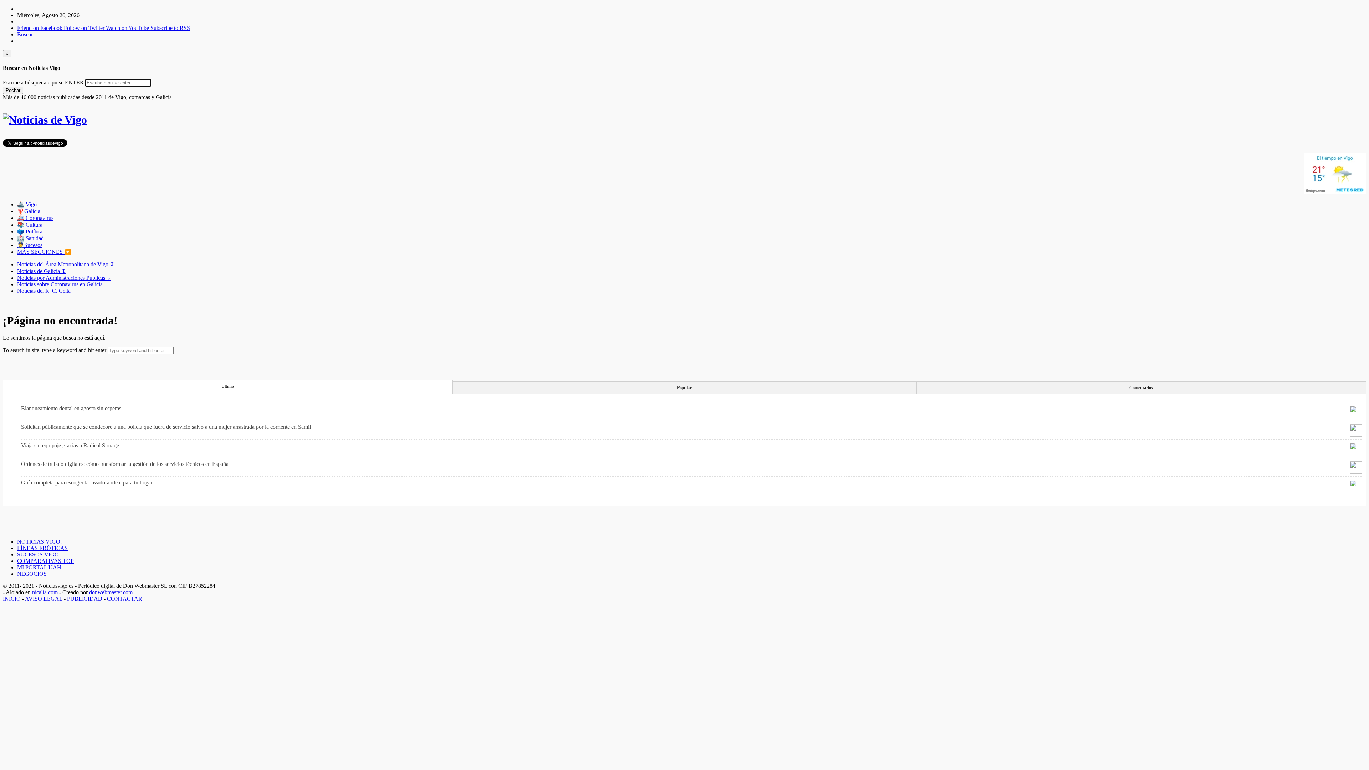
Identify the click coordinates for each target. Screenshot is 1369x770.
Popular (684, 387)
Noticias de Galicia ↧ (41, 271)
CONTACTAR (124, 599)
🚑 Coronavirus (35, 218)
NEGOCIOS (32, 574)
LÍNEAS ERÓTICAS (42, 548)
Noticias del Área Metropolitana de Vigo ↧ (65, 264)
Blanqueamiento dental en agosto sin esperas (71, 408)
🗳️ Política (29, 232)
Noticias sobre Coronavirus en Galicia (60, 284)
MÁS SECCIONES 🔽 (44, 252)
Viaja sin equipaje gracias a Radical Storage (70, 445)
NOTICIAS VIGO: (39, 542)
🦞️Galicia (28, 211)
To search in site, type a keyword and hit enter (54, 350)
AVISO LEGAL (43, 599)
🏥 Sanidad (30, 238)
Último (227, 386)
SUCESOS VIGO (38, 554)
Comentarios (1141, 387)
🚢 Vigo (27, 204)
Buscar (25, 34)
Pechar (13, 90)
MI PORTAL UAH (39, 567)
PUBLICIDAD (84, 599)
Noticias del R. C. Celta (44, 291)
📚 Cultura (29, 225)
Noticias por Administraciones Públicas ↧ (64, 278)
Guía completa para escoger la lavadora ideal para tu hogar (87, 482)
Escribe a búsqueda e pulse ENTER (43, 82)
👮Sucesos (29, 245)
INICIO (12, 599)
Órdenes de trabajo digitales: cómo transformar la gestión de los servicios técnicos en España (125, 464)
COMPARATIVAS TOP (45, 561)
